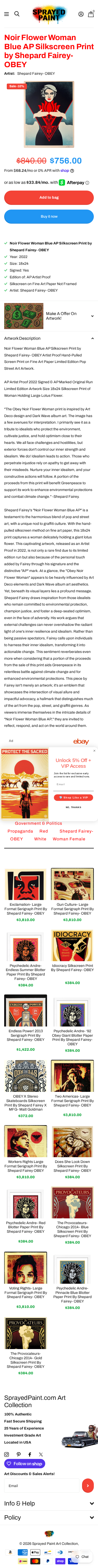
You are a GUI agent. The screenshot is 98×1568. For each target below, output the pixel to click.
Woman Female (69, 839)
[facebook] (29, 1454)
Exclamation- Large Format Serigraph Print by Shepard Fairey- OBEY (25, 909)
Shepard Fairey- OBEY (36, 73)
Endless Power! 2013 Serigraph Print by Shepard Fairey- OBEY (25, 1035)
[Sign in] (81, 14)
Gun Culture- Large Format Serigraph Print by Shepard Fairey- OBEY (72, 909)
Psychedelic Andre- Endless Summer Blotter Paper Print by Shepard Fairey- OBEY (25, 972)
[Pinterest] (19, 1454)
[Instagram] (6, 1454)
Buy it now (49, 216)
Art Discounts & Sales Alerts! (29, 1474)
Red (44, 831)
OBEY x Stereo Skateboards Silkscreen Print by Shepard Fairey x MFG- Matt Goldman (25, 1102)
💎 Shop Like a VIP (73, 797)
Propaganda (21, 831)
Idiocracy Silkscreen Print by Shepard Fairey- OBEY (72, 968)
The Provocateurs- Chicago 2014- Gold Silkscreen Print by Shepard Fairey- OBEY (25, 1360)
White (41, 839)
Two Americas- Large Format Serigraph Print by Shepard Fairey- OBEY (72, 1100)
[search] (16, 14)
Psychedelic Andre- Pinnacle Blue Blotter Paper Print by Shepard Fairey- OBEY (72, 1294)
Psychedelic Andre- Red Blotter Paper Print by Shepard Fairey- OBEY (25, 1227)
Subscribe (88, 1485)
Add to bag (49, 197)
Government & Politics (38, 823)
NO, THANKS (73, 807)
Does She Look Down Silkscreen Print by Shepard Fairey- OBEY (72, 1166)
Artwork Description (22, 338)
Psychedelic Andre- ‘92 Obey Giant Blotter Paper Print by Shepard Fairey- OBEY (72, 1037)
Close (49, 1504)
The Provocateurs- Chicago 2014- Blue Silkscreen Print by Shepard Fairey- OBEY (72, 1229)
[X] (41, 1454)
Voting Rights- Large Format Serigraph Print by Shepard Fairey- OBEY (25, 1292)
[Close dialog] (94, 751)
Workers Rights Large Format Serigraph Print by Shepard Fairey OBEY (25, 1166)
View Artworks (7, 14)
